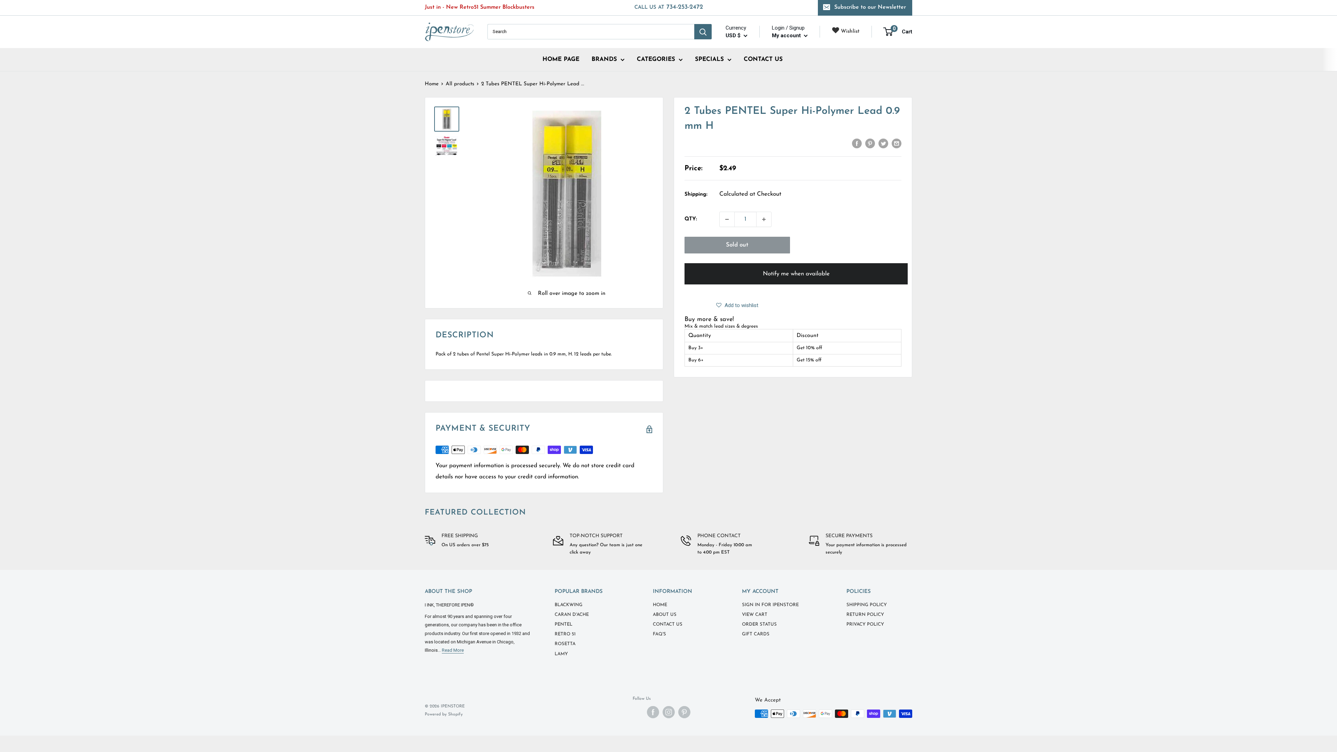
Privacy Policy (865, 624)
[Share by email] (896, 143)
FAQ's (659, 634)
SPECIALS (709, 59)
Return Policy (865, 614)
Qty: (691, 219)
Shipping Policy (866, 605)
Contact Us (667, 624)
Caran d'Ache (572, 614)
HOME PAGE (560, 59)
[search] (590, 31)
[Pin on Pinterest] (870, 143)
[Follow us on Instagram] (669, 712)
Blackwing (569, 605)
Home (432, 84)
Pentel (563, 624)
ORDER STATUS (759, 624)
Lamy (561, 654)
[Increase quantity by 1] (764, 219)
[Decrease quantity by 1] (727, 219)
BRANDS (604, 59)
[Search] (703, 31)
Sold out (737, 245)
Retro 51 (565, 634)
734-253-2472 (668, 7)
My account (787, 35)
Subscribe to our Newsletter (870, 7)
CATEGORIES (656, 59)
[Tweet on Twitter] (883, 143)
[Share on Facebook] (857, 143)
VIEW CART (754, 614)
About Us (665, 614)
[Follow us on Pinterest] (684, 712)
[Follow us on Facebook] (653, 712)
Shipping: (696, 194)
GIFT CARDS (755, 634)
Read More (453, 650)
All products (460, 84)
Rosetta (565, 644)
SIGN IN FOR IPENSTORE (770, 605)
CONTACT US (763, 59)
